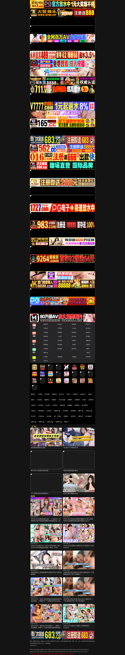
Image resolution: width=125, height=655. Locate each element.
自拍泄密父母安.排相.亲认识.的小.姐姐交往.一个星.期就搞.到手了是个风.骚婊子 (78, 600)
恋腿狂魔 (88, 340)
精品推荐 (45, 324)
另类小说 (45, 360)
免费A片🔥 (41, 422)
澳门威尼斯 (88, 416)
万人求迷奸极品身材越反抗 (39, 493)
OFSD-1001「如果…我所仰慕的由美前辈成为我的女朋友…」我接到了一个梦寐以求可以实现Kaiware (46, 601)
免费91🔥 (33, 422)
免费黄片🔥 (59, 422)
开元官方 (33, 416)
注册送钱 (75, 394)
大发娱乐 (33, 411)
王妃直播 (40, 405)
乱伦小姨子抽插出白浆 (70, 493)
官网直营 (54, 394)
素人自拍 (88, 328)
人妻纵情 (74, 357)
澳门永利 (61, 394)
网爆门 (88, 348)
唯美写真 (74, 348)
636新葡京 (65, 411)
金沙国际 (49, 416)
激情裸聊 (73, 411)
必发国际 (77, 405)
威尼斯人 (33, 394)
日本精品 (60, 328)
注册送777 (83, 394)
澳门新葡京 (85, 405)
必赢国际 (46, 399)
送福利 (90, 394)
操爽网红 (70, 399)
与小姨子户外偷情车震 (70, 447)
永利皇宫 (49, 411)
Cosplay (74, 328)
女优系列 (60, 340)
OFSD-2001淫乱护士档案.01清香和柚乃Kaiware (76, 627)
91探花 (60, 336)
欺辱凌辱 (45, 336)
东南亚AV (88, 332)
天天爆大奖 (41, 416)
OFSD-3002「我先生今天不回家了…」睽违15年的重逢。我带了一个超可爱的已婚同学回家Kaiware (45, 627)
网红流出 (74, 336)
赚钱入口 (66, 422)
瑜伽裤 (74, 344)
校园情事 (60, 357)
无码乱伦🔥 (89, 411)
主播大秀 (33, 405)
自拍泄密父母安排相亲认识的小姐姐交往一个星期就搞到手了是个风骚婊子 (78, 573)
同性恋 (88, 352)
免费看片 (66, 416)
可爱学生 (74, 340)
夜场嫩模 (69, 405)
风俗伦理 (88, 357)
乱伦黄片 (47, 405)
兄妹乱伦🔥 (50, 422)
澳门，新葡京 (57, 416)
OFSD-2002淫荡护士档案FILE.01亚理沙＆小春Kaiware (78, 546)
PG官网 (40, 394)
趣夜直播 (62, 405)
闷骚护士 (88, 344)
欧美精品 (74, 324)
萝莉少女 (88, 324)
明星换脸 (60, 344)
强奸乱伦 (60, 324)
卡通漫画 (45, 348)
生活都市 (45, 357)
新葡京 (32, 399)
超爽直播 (77, 399)
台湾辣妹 (45, 332)
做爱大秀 (73, 416)
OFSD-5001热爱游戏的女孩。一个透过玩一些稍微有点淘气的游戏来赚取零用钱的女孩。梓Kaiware (45, 521)
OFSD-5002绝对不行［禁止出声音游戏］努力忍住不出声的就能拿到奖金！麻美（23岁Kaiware (45, 547)
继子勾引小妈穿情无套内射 (39, 470)
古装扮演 (45, 340)
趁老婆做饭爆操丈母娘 (38, 447)
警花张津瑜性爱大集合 (70, 470)
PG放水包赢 (62, 399)
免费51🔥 (80, 411)
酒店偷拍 (91, 399)
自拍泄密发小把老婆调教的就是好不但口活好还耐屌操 (46, 573)
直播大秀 (80, 416)
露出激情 (60, 348)
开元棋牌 (47, 394)
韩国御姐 (60, 332)
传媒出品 (45, 352)
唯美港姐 (74, 332)
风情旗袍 (45, 344)
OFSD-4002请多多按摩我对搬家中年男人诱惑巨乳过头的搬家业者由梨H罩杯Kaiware (78, 520)
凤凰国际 (54, 399)
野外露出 (88, 336)
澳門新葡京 (41, 411)
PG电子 (68, 394)
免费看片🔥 (57, 411)
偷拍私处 (55, 405)
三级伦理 (45, 328)
